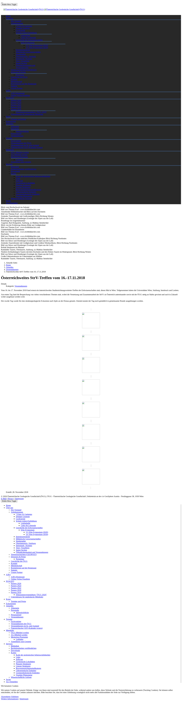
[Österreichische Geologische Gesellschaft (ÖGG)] (44, 9)
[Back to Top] (2, 2)
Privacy (11, 499)
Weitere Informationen (9, 699)
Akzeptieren (6, 697)
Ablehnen (15, 697)
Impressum (19, 499)
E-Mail (3, 499)
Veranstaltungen (21, 286)
